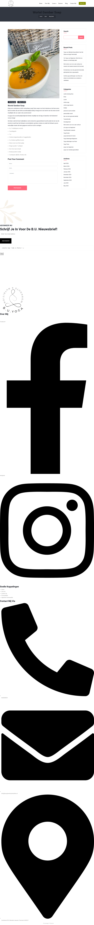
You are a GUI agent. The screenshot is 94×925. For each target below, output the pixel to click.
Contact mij (73, 3)
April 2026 (66, 163)
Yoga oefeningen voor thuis (70, 141)
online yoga (66, 102)
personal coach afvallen (69, 110)
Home (40, 3)
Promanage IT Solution (48, 923)
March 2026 (66, 166)
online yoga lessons (68, 105)
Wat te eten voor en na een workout (72, 124)
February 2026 (67, 169)
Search (66, 31)
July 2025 (66, 183)
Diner (46, 16)
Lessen (54, 3)
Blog (66, 3)
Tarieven (60, 3)
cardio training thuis (68, 94)
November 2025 (67, 177)
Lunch (65, 99)
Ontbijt (65, 108)
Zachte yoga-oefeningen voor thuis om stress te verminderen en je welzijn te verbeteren (73, 78)
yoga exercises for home (69, 136)
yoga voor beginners (68, 147)
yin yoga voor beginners (69, 127)
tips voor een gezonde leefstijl (71, 116)
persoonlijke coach (68, 113)
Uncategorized (67, 122)
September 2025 (68, 180)
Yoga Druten (67, 133)
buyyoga (13, 102)
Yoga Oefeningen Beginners (70, 138)
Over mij (47, 3)
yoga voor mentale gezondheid (71, 149)
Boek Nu (82, 3)
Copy (2, 253)
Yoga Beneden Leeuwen (69, 130)
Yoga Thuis (66, 144)
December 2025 (67, 174)
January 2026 (67, 171)
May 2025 (66, 185)
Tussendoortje (67, 119)
